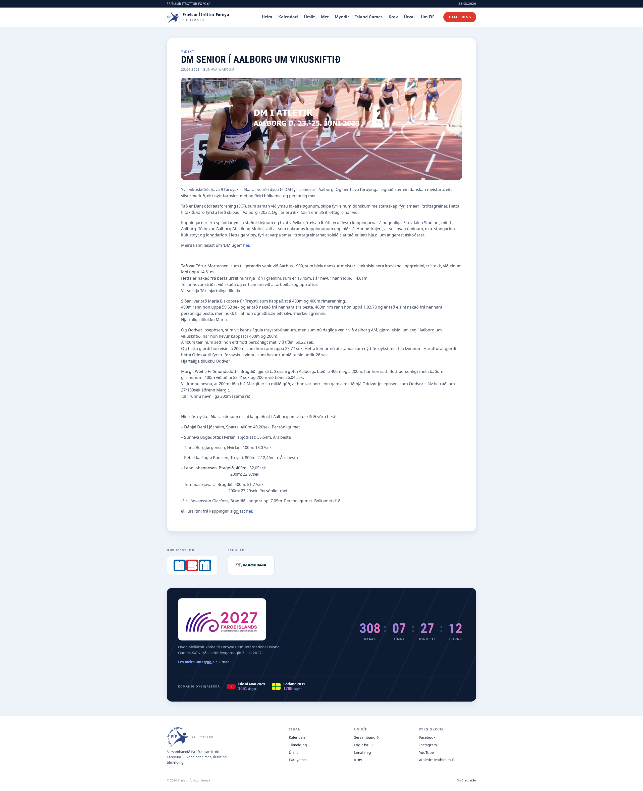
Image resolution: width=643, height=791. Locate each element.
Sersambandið (366, 737)
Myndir (342, 16)
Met (325, 16)
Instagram (428, 745)
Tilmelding (459, 17)
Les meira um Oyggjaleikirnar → (205, 662)
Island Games (369, 16)
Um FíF (428, 16)
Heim (267, 16)
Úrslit (309, 16)
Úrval (409, 16)
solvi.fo (470, 780)
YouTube (426, 752)
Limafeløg (362, 752)
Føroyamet (298, 759)
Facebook (427, 737)
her (246, 245)
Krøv (393, 16)
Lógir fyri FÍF (364, 745)
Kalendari (288, 16)
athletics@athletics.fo (437, 759)
